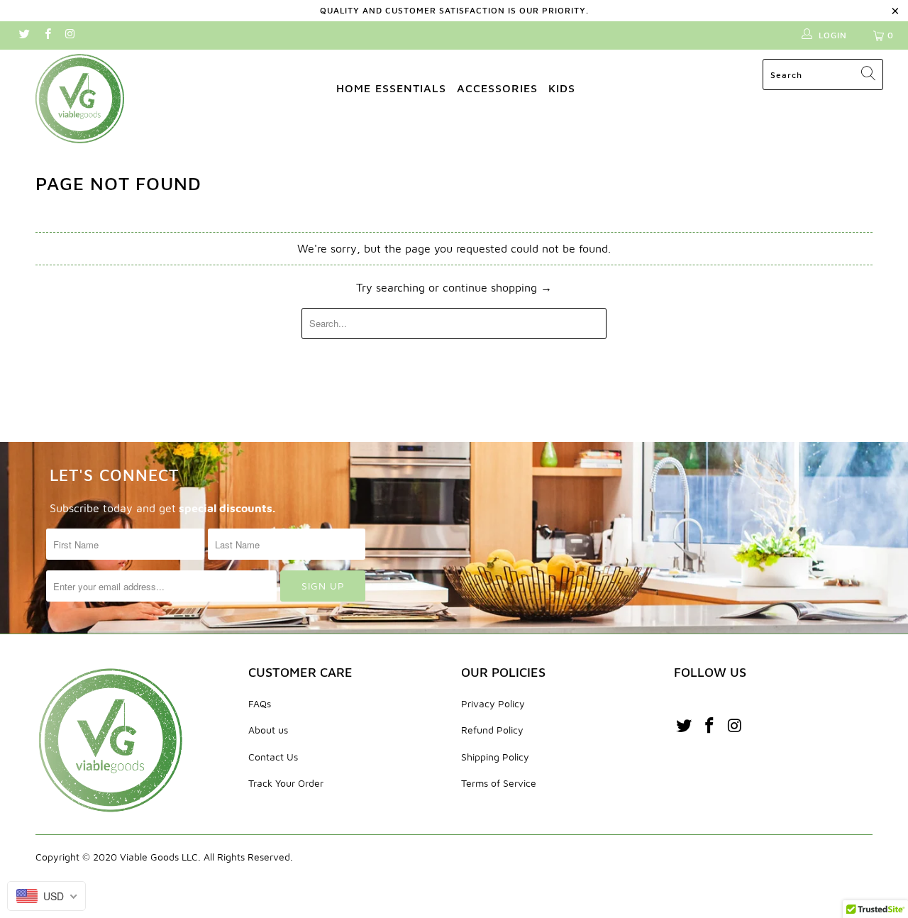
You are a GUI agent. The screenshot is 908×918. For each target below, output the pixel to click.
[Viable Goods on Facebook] (46, 35)
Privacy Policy (493, 703)
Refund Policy (492, 730)
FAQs (259, 703)
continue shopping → (497, 287)
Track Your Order (285, 783)
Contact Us (273, 757)
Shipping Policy (495, 757)
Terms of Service (498, 783)
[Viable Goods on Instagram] (70, 35)
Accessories (497, 88)
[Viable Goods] (79, 97)
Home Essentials (391, 88)
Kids (561, 88)
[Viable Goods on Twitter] (24, 35)
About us (268, 730)
